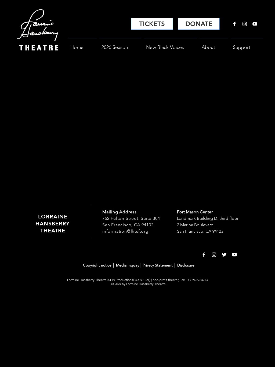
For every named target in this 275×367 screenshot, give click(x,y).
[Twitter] (224, 255)
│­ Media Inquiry (126, 265)
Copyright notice (98, 265)
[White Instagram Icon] (245, 24)
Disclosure (185, 265)
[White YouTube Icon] (255, 24)
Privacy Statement (158, 265)
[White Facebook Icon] (234, 24)
